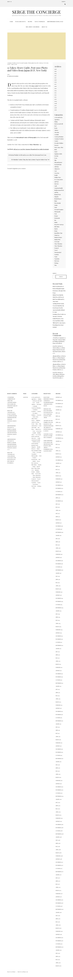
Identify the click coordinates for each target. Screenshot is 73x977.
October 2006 (59, 906)
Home (11, 21)
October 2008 (59, 830)
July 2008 (58, 840)
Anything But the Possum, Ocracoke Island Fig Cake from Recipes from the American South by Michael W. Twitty (59, 308)
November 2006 (59, 903)
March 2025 (58, 425)
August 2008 (59, 837)
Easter (55, 151)
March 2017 (58, 519)
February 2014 (59, 629)
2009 (55, 101)
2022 (55, 75)
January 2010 (59, 783)
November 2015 (59, 563)
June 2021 (58, 466)
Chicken (56, 130)
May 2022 (58, 447)
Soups (55, 231)
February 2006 (59, 931)
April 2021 (58, 472)
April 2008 (58, 849)
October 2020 (59, 491)
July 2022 (58, 444)
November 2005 (59, 940)
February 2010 (59, 780)
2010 (55, 99)
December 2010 (59, 749)
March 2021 (58, 475)
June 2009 (58, 805)
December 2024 (59, 435)
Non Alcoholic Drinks (36, 450)
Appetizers (56, 119)
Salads (55, 222)
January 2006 (59, 934)
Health (55, 175)
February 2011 (59, 742)
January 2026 (59, 397)
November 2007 (59, 865)
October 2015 (59, 566)
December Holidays (58, 143)
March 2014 (58, 626)
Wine (55, 265)
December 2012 (59, 673)
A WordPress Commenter (58, 338)
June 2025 (58, 416)
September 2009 (59, 796)
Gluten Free (57, 169)
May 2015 (58, 582)
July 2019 (58, 504)
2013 (55, 92)
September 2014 (59, 607)
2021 (55, 77)
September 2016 (59, 532)
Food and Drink (57, 164)
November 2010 (59, 752)
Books (55, 128)
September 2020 (59, 494)
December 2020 (59, 485)
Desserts (56, 145)
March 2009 (58, 815)
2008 (55, 103)
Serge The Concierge (36, 12)
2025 (55, 71)
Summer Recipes (58, 237)
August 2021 (58, 463)
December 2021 (59, 460)
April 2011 (58, 736)
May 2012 (58, 695)
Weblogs (56, 263)
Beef (55, 126)
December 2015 (59, 560)
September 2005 (59, 947)
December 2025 (59, 400)
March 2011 (58, 739)
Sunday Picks (57, 239)
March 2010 (58, 777)
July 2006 (58, 915)
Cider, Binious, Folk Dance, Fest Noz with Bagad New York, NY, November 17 (59, 376)
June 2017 (58, 516)
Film (55, 160)
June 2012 (58, 692)
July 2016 (58, 538)
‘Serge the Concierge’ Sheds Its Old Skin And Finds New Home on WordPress (59, 341)
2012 (55, 95)
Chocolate (56, 132)
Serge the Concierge (38, 63)
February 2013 (59, 667)
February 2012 (59, 705)
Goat (55, 171)
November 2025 (59, 403)
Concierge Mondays (58, 136)
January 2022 (59, 457)
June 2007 (58, 881)
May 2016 (58, 544)
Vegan (55, 256)
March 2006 (58, 928)
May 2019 (58, 507)
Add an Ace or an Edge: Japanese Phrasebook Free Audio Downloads (31, 149)
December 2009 (59, 786)
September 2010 (59, 758)
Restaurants (57, 218)
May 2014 (58, 620)
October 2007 (59, 868)
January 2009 (59, 821)
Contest (56, 141)
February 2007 (59, 893)
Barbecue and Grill (58, 124)
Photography (31, 63)
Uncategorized (57, 252)
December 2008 (59, 824)
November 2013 (59, 639)
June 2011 (58, 730)
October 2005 (59, 943)
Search (54, 273)
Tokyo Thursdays (40, 21)
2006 (55, 107)
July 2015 (58, 576)
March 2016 (58, 551)
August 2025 (58, 409)
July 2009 (58, 802)
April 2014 (58, 623)
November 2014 (59, 601)
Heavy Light (35, 86)
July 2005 (58, 953)
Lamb (55, 186)
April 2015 (58, 585)
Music (55, 201)
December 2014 (59, 598)
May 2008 (58, 846)
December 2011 (59, 711)
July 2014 (58, 614)
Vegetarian (56, 259)
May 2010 (58, 771)
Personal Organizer (23, 63)
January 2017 (59, 522)
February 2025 (59, 428)
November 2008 (59, 827)
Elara (8, 971)
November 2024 (59, 438)
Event (17, 63)
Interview (56, 184)
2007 (55, 105)
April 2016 (58, 548)
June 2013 (58, 654)
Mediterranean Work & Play (55, 21)
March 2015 (58, 588)
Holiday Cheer (57, 177)
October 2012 (59, 680)
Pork (55, 214)
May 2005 (58, 959)
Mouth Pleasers (57, 199)
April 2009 (58, 812)
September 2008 (59, 833)
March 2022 (58, 453)
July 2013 (58, 651)
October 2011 (59, 717)
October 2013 (59, 642)
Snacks (56, 229)
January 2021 (59, 482)
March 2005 (58, 965)
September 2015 (59, 570)
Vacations (56, 254)
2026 (55, 69)
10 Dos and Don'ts (58, 117)
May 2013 (58, 658)
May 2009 (58, 808)
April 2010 (58, 774)
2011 (55, 97)
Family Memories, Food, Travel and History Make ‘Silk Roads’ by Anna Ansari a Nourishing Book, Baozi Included (59, 323)
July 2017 (58, 513)
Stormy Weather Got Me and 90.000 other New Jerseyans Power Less (28, 155)
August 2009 (59, 799)
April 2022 (58, 450)
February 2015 (59, 592)
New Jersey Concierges (32, 27)
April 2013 (58, 661)
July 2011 (58, 727)
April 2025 (58, 422)
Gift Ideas (56, 166)
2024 (55, 73)
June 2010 (58, 768)
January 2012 (59, 708)
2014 (55, 90)
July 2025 (58, 413)
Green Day (56, 173)
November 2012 (59, 676)
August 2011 (58, 724)
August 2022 (58, 441)
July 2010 (58, 764)
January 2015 (59, 595)
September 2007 (59, 871)
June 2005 (58, 956)
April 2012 (58, 698)
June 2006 (58, 918)
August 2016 (58, 535)
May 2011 (58, 733)
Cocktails (56, 134)
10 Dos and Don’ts (20, 21)
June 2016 (58, 541)
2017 (55, 84)
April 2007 (58, 887)
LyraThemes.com (24, 971)
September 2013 (59, 645)
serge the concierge (57, 346)
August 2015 (58, 573)
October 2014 (59, 604)
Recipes (30, 21)
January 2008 (59, 859)
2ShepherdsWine (56, 356)
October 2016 (59, 529)
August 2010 (58, 761)
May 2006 (58, 921)
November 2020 (59, 488)
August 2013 (58, 648)
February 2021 (59, 479)
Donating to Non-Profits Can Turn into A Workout (48, 435)
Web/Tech (56, 261)
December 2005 (59, 937)
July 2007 (58, 877)
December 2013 (59, 636)
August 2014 (58, 610)
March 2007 (58, 890)
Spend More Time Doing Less (36, 468)
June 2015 (58, 579)
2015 (55, 88)
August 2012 (58, 686)
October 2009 (59, 793)
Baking (56, 121)
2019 (55, 82)
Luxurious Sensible (58, 188)
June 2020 (58, 497)
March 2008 (58, 852)
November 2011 (59, 714)
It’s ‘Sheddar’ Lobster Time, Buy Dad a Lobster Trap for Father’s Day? (29, 159)
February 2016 (59, 554)
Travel (8, 64)
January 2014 (59, 632)
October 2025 (59, 406)
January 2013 (59, 670)
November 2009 (59, 790)
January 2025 (59, 431)
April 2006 (58, 925)
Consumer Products (11, 63)
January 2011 (59, 746)
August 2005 (58, 950)
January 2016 (59, 557)
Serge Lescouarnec (14, 76)
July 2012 (58, 689)
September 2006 (59, 909)
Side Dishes (56, 226)
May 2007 (58, 884)
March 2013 (58, 664)
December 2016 (59, 526)
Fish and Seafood (58, 162)
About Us (9, 1)
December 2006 (59, 899)
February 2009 (59, 818)
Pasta (55, 207)
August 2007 (58, 874)
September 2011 (59, 720)
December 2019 (59, 500)
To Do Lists (46, 63)
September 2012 (59, 683)
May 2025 (58, 419)
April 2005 (58, 962)
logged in (15, 168)
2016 (55, 86)
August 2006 (59, 912)
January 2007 (59, 896)
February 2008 (59, 855)
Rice (55, 220)
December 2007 (59, 862)
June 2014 (58, 617)
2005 (55, 110)
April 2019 (58, 510)
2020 (55, 80)
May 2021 (58, 469)
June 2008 (58, 843)
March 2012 (58, 702)
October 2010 (59, 755)
